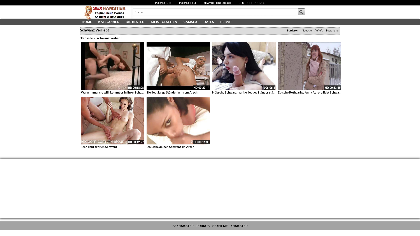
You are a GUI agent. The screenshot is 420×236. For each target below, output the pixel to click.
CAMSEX (191, 22)
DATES (209, 22)
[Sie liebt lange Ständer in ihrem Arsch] (178, 66)
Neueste (307, 30)
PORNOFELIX (187, 2)
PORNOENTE (163, 2)
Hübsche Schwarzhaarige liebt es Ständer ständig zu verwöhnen (255, 92)
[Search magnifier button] (301, 11)
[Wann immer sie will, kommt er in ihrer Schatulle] (112, 66)
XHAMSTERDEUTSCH (217, 2)
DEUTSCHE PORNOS (251, 2)
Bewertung (332, 30)
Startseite (86, 38)
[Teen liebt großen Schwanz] (112, 121)
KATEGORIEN (109, 22)
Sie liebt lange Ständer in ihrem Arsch (172, 92)
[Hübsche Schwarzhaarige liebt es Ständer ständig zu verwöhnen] (244, 66)
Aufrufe (319, 30)
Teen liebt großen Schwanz (99, 147)
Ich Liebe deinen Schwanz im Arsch (170, 147)
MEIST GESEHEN (164, 22)
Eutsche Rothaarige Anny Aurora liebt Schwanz (310, 92)
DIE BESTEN (135, 22)
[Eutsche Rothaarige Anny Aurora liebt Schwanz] (309, 66)
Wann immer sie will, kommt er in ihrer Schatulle (114, 92)
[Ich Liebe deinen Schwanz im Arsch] (178, 121)
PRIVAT (226, 22)
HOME (87, 22)
